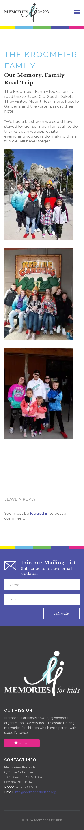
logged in (39, 513)
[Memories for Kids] (26, 12)
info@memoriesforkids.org (35, 792)
